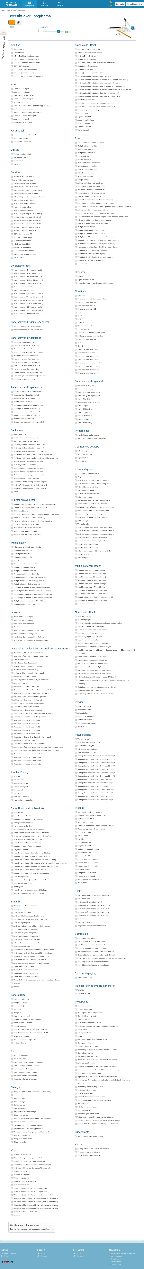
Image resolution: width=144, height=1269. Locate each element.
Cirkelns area (18, 102)
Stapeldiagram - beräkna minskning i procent (30, 919)
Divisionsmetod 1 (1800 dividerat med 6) (28, 314)
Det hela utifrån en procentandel (89, 879)
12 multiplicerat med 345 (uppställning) (92, 600)
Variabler (17, 492)
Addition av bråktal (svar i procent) (26, 707)
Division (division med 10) (23, 287)
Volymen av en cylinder (22, 1171)
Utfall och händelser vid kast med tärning (29, 893)
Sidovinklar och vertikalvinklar (88, 1155)
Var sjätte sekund (84, 1019)
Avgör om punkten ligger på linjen (26, 478)
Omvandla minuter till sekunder (25, 1076)
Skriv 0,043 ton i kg (84, 409)
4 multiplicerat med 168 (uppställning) (91, 577)
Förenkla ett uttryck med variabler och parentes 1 (95, 103)
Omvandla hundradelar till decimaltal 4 (28, 764)
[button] (58, 31)
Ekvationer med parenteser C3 (89, 370)
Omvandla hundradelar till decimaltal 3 (28, 761)
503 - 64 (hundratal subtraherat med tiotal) (93, 965)
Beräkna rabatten (83, 869)
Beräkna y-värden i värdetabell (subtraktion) (30, 451)
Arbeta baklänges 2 (21, 783)
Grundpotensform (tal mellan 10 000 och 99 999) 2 (96, 789)
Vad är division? (19, 257)
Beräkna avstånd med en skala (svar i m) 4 (93, 912)
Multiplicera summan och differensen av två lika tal (96, 687)
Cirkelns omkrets (20, 627)
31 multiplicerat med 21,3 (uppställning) (92, 590)
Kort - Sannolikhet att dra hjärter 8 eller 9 (29, 829)
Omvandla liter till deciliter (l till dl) (26, 395)
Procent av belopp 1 (84, 832)
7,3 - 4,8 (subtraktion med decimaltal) (91, 945)
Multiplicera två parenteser (87, 66)
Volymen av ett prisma (22, 1175)
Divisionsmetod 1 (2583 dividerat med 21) (29, 283)
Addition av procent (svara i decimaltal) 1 (29, 703)
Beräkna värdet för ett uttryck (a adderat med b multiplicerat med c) (102, 80)
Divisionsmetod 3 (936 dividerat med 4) (28, 294)
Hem (3, 10)
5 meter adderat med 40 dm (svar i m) (28, 372)
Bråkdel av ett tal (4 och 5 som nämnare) (92, 223)
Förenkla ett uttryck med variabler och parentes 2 (96, 106)
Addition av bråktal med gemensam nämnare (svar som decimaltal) (38, 747)
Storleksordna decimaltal (23, 1023)
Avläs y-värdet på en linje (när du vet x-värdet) (94, 480)
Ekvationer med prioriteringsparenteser (92, 299)
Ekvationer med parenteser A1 (88, 349)
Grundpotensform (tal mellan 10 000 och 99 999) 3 (96, 776)
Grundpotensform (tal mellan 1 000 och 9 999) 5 (95, 796)
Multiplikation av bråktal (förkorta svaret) (92, 230)
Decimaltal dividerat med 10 (24, 177)
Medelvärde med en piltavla (87, 1056)
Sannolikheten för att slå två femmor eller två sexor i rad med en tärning (40, 863)
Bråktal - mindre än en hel (87, 170)
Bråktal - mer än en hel (85, 173)
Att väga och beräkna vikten (87, 1033)
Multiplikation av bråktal (86, 227)
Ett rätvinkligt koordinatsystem (89, 473)
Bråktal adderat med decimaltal (25, 663)
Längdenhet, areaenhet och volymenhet (29, 422)
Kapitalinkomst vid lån (85, 280)
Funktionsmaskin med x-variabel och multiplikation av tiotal (36, 458)
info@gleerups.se (42, 1256)
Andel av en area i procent (23, 109)
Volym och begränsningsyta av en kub (28, 1158)
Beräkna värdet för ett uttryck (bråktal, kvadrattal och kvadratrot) (101, 86)
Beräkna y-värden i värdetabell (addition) (29, 448)
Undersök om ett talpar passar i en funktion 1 (30, 461)
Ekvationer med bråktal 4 (86, 339)
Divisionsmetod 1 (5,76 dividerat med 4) (28, 304)
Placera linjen (82, 558)
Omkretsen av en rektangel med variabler (29, 630)
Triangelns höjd (19, 1098)
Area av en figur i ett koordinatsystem (91, 514)
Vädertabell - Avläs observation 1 (26, 966)
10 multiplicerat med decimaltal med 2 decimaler (32, 587)
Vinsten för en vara (84, 1009)
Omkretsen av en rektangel (24, 620)
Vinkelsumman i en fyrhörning (88, 1152)
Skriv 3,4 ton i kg (83, 399)
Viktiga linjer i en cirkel (22, 154)
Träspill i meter (83, 1104)
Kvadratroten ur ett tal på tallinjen (26, 1040)
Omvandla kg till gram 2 (86, 385)
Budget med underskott (86, 716)
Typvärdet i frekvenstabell (23, 946)
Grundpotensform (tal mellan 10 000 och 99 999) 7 (96, 769)
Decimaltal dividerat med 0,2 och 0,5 (27, 217)
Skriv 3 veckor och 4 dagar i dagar (26, 1069)
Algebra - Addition (84, 117)
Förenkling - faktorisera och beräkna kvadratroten (96, 694)
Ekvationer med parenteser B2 (89, 360)
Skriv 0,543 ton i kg (84, 416)
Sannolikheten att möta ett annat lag (27, 843)
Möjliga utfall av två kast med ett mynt (28, 839)
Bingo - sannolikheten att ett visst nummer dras (32, 833)
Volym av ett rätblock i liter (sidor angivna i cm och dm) (34, 1195)
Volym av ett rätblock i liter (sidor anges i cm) (30, 1188)
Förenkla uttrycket (84, 616)
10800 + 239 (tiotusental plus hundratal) (28, 76)
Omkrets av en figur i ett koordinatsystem (93, 511)
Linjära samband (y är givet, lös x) (26, 441)
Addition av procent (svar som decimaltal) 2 (30, 744)
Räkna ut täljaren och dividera (25, 183)
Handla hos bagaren (85, 1053)
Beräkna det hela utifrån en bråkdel (90, 260)
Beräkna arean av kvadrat (23, 122)
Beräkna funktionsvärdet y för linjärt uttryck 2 (30, 485)
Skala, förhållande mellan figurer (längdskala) (94, 895)
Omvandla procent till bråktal (24, 740)
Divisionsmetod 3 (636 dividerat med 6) (28, 297)
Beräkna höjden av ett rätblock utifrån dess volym (32, 1165)
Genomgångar (29, 6)
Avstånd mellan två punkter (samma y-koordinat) (95, 507)
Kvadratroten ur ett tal (22, 1016)
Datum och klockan (21, 1055)
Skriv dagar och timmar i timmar (25, 1072)
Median (16, 987)
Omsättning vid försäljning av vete (90, 1087)
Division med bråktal (85, 149)
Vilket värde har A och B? (86, 69)
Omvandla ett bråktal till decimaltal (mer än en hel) (32, 690)
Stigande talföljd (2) (84, 993)
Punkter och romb (84, 554)
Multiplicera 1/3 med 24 (86, 153)
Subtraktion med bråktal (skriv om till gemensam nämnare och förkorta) (104, 207)
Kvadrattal (17, 1009)
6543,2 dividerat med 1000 (24, 251)
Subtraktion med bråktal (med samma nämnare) (95, 200)
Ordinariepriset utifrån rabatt (88, 849)
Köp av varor (82, 1029)
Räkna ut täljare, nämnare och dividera (28, 190)
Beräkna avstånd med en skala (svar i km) (92, 915)
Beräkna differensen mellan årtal (89, 1023)
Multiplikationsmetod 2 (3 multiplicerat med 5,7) (95, 597)
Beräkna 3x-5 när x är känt (87, 56)
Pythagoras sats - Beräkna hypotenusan (28, 1129)
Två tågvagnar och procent (87, 1107)
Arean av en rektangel (22, 92)
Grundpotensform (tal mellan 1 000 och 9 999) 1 (95, 779)
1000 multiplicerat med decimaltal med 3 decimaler (33, 594)
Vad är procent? (83, 836)
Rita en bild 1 (18, 793)
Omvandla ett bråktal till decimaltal (27, 686)
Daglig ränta (81, 726)
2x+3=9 (80, 316)
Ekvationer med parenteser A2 (89, 353)
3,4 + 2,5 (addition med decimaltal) (26, 56)
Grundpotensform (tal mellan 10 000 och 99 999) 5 (96, 763)
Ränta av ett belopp (84, 720)
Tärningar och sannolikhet (23, 823)
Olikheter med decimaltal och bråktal (27, 528)
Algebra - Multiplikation (86, 120)
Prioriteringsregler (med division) (89, 637)
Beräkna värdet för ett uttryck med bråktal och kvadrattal (98, 96)
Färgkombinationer (21, 850)
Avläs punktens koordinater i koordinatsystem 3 (95, 534)
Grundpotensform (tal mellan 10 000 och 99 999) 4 (96, 759)
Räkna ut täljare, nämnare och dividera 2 (29, 197)
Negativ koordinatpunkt (86, 477)
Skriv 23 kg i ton (83, 406)
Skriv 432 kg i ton (84, 412)
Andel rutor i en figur (21, 683)
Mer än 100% (82, 883)
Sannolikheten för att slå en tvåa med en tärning (32, 853)
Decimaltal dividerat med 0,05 (25, 231)
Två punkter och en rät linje (87, 487)
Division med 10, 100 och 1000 (25, 254)
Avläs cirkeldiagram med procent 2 (27, 936)
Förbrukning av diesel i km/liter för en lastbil (94, 1100)
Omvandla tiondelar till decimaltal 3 (27, 727)
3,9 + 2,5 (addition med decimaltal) (26, 59)
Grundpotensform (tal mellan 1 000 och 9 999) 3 (95, 793)
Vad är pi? (17, 164)
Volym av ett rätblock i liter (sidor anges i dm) (30, 1192)
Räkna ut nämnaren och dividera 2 (26, 193)
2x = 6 (79, 312)
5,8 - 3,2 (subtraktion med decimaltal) (91, 941)
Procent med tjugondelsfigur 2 (89, 866)
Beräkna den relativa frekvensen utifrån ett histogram (34, 953)
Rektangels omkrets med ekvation (90, 336)
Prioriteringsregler (84, 620)
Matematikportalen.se (11, 4)
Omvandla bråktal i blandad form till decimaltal (31, 656)
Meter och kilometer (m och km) (25, 342)
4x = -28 (80, 343)
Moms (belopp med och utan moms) (91, 829)
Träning (58, 6)
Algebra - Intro (82, 113)
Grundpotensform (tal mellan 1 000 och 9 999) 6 (95, 800)
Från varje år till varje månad (88, 1046)
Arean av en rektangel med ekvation (91, 333)
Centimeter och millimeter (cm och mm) (28, 349)
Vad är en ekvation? (84, 326)
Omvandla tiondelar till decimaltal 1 (27, 720)
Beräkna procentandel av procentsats (91, 815)
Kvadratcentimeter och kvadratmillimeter (29, 330)
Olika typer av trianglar (22, 1135)
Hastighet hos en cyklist (86, 1016)
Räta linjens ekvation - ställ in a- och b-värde (94, 551)
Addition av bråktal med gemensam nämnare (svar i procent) (36, 750)
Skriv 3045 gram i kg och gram (88, 392)
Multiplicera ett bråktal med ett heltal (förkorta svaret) (97, 237)
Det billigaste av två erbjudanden (89, 1013)
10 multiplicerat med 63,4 (23, 554)
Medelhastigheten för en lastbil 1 (89, 1073)
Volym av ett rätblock (21, 1178)
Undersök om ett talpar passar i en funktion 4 (30, 475)
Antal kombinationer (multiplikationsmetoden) (31, 880)
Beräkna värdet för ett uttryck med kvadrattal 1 (94, 76)
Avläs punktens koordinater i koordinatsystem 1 (95, 527)
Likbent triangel (19, 1102)
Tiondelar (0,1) (19, 1006)
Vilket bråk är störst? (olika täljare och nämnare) (95, 257)
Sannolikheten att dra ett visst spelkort (28, 819)
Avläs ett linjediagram (22, 923)
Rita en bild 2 (18, 790)
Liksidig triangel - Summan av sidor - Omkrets (31, 640)
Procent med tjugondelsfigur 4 (89, 863)
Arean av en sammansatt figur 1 (25, 116)
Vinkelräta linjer (83, 524)
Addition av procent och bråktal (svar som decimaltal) (33, 713)
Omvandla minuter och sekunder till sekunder (94, 1040)
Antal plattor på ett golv (86, 1063)
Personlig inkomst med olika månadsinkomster (95, 283)
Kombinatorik (18, 812)
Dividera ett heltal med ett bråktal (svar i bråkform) (96, 244)
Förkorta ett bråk (83, 156)
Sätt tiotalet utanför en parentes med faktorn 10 (95, 670)
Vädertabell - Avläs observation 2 (26, 970)
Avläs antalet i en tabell (22, 913)
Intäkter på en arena (85, 1093)
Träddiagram (18, 887)
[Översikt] (11, 22)
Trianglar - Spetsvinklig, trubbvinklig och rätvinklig (32, 1091)
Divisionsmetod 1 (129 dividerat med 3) (28, 273)
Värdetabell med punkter (86, 490)
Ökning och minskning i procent (89, 812)
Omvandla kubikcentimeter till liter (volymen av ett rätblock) (36, 1208)
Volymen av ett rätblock (22, 1154)
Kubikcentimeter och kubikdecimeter (27, 392)
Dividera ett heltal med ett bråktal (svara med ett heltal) (98, 240)
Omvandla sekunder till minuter (25, 1079)
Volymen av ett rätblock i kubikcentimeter (29, 1161)
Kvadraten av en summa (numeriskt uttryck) (93, 643)
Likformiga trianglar (84, 454)
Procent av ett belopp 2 (86, 876)
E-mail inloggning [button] (134, 4)
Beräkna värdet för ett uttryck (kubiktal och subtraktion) (98, 93)
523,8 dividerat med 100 (23, 237)
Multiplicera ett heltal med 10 (24, 567)
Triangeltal (17, 1013)
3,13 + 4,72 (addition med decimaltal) (27, 63)
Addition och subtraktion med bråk (90, 143)
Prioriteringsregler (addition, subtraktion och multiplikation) (99, 623)
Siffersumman (19, 53)
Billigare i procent (84, 846)
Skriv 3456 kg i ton (84, 419)
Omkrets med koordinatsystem (25, 634)
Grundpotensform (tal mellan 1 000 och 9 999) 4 (95, 786)
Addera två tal (19, 49)
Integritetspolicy (116, 1259)
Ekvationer (81, 296)
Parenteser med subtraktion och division (92, 660)
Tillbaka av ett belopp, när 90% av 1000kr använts (95, 826)
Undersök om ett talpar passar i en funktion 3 (30, 471)
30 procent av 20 (83, 856)
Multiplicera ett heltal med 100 (25, 571)
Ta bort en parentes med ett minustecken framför (95, 63)
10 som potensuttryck (85, 746)
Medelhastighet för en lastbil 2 (89, 1114)
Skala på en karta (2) (84, 899)
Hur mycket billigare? (85, 1043)
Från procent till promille (86, 873)
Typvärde (17, 983)
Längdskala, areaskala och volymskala (91, 926)
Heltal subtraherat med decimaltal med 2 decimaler (96, 955)
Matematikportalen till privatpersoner (123, 1253)
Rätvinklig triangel (20, 1108)
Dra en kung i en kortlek (23, 826)
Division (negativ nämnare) (23, 210)
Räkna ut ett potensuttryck (87, 749)
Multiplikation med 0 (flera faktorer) (27, 584)
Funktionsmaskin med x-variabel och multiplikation (33, 455)
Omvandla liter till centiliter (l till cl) (27, 398)
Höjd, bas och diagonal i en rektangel (91, 438)
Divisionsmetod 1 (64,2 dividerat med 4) (28, 310)
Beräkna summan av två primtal (89, 690)
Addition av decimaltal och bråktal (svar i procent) (32, 717)
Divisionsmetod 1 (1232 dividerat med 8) (28, 280)
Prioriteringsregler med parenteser (90, 626)
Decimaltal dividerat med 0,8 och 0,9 (27, 227)
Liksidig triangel (19, 1105)
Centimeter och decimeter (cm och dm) (28, 352)
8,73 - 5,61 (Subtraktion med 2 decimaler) (92, 948)
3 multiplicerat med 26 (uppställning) (91, 570)
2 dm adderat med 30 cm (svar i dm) (27, 366)
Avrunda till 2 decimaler (22, 142)
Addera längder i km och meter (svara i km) (30, 376)
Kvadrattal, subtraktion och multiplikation (92, 663)
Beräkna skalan (83, 919)
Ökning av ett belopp (85, 822)
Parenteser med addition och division (91, 657)
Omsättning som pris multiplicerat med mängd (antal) (97, 1050)
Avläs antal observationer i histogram (27, 939)
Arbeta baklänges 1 (21, 787)
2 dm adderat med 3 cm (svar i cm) (26, 359)
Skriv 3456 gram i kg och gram (88, 389)
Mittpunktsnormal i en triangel (25, 1112)
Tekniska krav (116, 1264)
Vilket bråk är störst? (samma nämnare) (92, 250)
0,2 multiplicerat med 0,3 (23, 557)
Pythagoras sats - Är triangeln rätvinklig (28, 1125)
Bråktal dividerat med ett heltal (89, 196)
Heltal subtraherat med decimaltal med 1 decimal (95, 952)
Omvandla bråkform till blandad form (91, 190)
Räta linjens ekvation (85, 497)
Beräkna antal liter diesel (86, 1090)
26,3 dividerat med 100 (22, 241)
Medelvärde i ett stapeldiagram (25, 906)
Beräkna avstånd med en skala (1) (89, 902)
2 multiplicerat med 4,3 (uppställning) (91, 584)
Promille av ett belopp (85, 842)
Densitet (17, 1215)
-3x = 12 (80, 346)
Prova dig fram (19, 780)
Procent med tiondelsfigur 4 (88, 859)
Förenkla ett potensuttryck (87, 633)
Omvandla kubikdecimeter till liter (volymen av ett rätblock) (36, 1202)
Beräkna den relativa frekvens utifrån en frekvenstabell (34, 950)
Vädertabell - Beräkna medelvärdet (27, 977)
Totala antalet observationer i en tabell (28, 943)
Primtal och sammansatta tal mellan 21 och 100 (31, 1033)
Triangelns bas (19, 1095)
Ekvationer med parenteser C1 (88, 363)
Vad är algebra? (83, 130)
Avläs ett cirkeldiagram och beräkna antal (29, 916)
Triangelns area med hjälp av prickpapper (29, 112)
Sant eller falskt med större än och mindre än (30, 508)
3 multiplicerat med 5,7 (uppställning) (91, 587)
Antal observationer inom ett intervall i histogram (32, 963)
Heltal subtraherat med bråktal (88, 163)
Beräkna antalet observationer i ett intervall (30, 960)
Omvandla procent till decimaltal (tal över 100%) (31, 693)
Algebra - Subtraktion (85, 123)
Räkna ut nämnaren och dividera (26, 187)
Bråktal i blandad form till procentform (28, 666)
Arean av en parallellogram (24, 99)
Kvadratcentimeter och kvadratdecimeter (29, 326)
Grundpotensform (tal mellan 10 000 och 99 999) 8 (96, 773)
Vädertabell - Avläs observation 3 (26, 973)
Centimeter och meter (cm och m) (26, 345)
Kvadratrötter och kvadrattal (87, 640)
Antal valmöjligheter (21, 876)
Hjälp (110, 6)
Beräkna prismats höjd (22, 1185)
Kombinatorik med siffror (23, 883)
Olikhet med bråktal (21, 511)
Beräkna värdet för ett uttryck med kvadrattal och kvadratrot (99, 83)
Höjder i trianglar (20, 1142)
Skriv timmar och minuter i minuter (27, 1066)
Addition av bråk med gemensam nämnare (93, 210)
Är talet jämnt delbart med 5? (24, 180)
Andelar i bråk (82, 264)
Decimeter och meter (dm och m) (26, 356)
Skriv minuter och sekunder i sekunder (28, 1062)
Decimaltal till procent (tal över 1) (26, 670)
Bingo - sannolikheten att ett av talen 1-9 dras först (32, 836)
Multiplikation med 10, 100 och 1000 (27, 604)
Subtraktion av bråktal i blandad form (91, 186)
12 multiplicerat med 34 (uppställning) (91, 580)
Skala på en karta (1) (84, 922)
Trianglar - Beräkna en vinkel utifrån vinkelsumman (32, 1118)
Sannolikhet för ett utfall (23, 816)
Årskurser (44, 6)
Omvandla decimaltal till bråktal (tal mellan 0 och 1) (32, 737)
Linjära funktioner (20, 434)
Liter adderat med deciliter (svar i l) (27, 415)
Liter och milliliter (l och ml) (24, 419)
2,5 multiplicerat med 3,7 (86, 604)
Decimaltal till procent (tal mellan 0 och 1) (29, 673)
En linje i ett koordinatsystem (88, 494)
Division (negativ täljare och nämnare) (28, 214)
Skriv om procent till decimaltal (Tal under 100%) (31, 680)
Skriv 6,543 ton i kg (84, 423)
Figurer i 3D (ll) (82, 458)
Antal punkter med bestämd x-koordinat (92, 537)
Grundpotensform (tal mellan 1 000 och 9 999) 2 (95, 783)
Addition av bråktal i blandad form (90, 183)
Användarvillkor (116, 1262)
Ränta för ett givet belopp (87, 819)
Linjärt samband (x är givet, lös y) (26, 438)
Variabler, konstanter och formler (89, 53)
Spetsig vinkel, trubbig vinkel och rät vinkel (93, 1149)
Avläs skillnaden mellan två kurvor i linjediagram (32, 926)
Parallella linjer (82, 521)
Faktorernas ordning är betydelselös (27, 547)
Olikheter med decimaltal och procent (28, 534)
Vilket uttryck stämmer (85, 100)
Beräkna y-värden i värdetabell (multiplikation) (31, 445)
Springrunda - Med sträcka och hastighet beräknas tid (97, 1124)
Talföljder (80, 990)
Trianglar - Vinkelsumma (23, 1139)
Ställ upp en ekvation (21, 797)
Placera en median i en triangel (25, 1122)
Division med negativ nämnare (25, 204)
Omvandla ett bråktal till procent (26, 676)
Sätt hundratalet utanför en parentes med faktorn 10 (96, 677)
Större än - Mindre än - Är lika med (26, 524)
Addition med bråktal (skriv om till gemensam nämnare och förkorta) (102, 217)
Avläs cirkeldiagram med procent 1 (26, 933)
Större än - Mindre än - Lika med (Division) (29, 518)
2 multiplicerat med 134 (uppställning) (91, 574)
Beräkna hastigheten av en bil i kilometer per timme (97, 1066)
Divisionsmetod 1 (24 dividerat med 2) (28, 270)
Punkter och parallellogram (87, 544)
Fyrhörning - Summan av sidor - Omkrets (29, 637)
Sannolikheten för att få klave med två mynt (30, 870)
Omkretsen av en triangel (23, 617)
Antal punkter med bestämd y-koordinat (92, 541)
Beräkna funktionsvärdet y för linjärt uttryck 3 (30, 488)
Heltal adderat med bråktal (87, 166)
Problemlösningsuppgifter (23, 800)
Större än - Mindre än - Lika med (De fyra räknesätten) (33, 521)
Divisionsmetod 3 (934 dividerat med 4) (28, 300)
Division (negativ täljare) (23, 207)
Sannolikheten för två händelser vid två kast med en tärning (36, 866)
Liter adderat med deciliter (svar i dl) (27, 412)
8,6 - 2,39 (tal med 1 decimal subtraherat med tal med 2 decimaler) (102, 958)
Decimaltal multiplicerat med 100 (26, 564)
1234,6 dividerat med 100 (23, 234)
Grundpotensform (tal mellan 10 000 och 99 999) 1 (96, 766)
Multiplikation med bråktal (87, 146)
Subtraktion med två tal (86, 938)
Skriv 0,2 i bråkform (21, 660)
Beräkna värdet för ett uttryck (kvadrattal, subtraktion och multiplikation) (104, 90)
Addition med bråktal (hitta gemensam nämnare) (95, 213)
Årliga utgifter (82, 713)
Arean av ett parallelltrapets (24, 95)
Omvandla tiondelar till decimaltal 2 (27, 724)
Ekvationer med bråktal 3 (86, 309)
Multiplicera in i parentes (86, 59)
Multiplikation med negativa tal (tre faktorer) (30, 601)
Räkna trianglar (83, 451)
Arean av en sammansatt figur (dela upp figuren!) (32, 106)
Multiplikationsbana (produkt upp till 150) (29, 581)
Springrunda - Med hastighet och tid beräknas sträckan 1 (98, 1120)
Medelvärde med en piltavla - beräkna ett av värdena (97, 1060)
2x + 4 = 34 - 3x (83, 329)
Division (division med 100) (23, 290)
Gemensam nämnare (85, 176)
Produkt (16, 560)
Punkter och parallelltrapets (87, 548)
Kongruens (81, 461)
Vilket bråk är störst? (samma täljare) (91, 254)
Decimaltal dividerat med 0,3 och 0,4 (27, 220)
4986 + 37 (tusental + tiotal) (24, 73)
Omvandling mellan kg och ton (89, 402)
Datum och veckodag (21, 1059)
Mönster (17, 776)
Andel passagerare (84, 1110)
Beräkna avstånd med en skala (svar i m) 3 (93, 909)
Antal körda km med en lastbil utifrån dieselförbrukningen (99, 1070)
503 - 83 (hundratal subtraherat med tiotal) (93, 962)
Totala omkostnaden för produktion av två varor (95, 1117)
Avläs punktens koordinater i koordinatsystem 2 (95, 531)
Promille (80, 839)
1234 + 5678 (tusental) (22, 66)
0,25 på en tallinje (20, 1002)
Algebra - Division (84, 127)
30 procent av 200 (84, 852)
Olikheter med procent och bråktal (26, 531)
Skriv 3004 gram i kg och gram (88, 396)
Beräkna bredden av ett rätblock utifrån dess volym (33, 1168)
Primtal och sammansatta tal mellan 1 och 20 (30, 1029)
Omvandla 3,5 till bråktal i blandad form (28, 653)
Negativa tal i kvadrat (21, 1036)
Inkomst (80, 276)
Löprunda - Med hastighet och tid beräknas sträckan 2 (97, 1077)
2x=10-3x (80, 322)
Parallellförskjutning (84, 978)
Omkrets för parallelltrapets (24, 623)
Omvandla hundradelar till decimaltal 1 (28, 754)
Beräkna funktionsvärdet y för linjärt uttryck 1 (30, 482)
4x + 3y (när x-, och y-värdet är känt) (90, 73)
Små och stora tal (20, 1043)
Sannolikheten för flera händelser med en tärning (32, 856)
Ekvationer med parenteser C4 (89, 373)
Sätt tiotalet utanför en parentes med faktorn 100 (95, 674)
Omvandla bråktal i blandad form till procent (30, 697)
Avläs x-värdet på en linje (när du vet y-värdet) (94, 484)
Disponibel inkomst (84, 710)
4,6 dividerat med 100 (22, 244)
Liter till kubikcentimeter (23, 402)
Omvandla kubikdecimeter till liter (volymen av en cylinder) (36, 1198)
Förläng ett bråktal (84, 159)
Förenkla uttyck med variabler (88, 49)
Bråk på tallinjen (83, 180)
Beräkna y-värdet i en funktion (25, 465)
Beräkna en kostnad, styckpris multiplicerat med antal (97, 1026)
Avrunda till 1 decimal (21, 138)
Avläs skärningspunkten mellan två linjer (92, 517)
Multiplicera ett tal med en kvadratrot (27, 1019)
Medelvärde (18, 909)
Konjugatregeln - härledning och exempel (93, 110)
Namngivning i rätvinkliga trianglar (90, 1136)
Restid (79, 1036)
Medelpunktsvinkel (21, 157)
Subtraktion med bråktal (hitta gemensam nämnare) (96, 203)
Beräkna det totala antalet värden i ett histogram (32, 956)
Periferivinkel (18, 161)
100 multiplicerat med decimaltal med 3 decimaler (32, 591)
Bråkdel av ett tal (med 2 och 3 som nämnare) (94, 220)
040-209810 (41, 1253)
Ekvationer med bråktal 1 (86, 302)
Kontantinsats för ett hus (86, 723)
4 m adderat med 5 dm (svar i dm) (26, 369)
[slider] (53, 31)
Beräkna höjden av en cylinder (25, 1181)
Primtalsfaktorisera (20, 1026)
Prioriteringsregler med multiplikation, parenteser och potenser (101, 667)
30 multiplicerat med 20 (23, 550)
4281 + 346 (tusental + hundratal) (26, 69)
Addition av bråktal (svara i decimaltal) (28, 700)
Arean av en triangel (21, 89)
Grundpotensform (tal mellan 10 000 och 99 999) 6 (96, 756)
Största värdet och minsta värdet (26, 929)
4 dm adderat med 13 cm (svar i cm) (27, 362)
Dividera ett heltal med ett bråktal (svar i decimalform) (97, 247)
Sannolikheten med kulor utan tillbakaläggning (31, 873)
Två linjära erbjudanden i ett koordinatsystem (94, 500)
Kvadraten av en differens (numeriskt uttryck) (94, 647)
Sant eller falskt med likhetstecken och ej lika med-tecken (35, 504)
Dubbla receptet (83, 1006)
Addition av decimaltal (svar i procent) (28, 710)
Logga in (120, 4)
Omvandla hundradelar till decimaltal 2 (28, 757)
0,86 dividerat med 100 (22, 247)
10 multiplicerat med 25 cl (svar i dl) (27, 408)
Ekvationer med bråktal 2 (86, 306)
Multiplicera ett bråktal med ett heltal (91, 233)
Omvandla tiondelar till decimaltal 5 (27, 734)
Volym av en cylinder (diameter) (25, 1212)
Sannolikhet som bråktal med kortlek (27, 846)
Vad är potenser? (83, 739)
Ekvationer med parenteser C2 (89, 366)
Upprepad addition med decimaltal (27, 574)
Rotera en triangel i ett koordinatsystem (92, 504)
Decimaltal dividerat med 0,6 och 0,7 (27, 224)
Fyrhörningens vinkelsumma (88, 435)
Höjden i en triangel (21, 1115)
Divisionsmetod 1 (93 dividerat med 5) (28, 307)
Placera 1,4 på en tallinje (23, 999)
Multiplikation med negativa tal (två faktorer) (30, 577)
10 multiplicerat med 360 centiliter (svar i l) (29, 405)
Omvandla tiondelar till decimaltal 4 (27, 730)
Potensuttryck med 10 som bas (89, 742)
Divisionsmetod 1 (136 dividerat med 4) (28, 277)
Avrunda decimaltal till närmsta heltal (27, 135)
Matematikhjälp (116, 1256)
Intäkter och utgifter (84, 706)
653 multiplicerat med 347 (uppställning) (92, 594)
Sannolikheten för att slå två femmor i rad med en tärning (35, 860)
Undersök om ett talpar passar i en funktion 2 (30, 468)
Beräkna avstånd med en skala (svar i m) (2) (93, 905)
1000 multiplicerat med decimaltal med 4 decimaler (33, 598)
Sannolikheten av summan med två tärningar (30, 890)
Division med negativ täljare (24, 200)
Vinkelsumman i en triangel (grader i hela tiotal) (31, 1132)
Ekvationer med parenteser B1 (88, 356)
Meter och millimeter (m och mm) (26, 379)
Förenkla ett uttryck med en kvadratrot (91, 630)
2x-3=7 (80, 319)
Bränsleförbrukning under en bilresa (91, 1097)
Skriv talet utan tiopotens (86, 752)
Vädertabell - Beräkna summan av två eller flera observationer (37, 980)
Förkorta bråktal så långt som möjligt (91, 193)
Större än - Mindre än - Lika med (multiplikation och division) (36, 514)
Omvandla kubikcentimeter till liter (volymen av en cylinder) (36, 1205)
